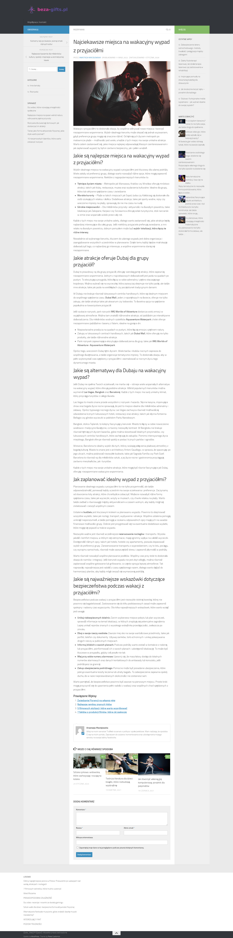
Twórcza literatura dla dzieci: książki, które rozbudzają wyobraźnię (119, 782)
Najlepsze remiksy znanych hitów (94, 704)
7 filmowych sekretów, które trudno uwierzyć (42, 889)
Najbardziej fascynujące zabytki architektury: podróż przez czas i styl (195, 200)
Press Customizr (54, 936)
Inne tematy (35, 85)
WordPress (35, 936)
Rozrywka (79, 29)
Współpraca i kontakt (36, 22)
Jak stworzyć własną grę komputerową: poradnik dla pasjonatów (151, 782)
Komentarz (81, 809)
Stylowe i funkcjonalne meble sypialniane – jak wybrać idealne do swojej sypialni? (192, 101)
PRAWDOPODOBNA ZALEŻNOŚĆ (37, 898)
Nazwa (79, 828)
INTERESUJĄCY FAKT (32, 919)
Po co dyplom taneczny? (195, 121)
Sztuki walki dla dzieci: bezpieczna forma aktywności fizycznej (48, 907)
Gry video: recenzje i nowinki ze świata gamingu (43, 902)
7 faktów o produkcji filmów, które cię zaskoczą (102, 712)
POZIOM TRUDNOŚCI (32, 924)
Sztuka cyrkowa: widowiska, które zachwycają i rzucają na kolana (87, 775)
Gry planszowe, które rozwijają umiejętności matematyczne (194, 221)
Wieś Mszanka (29, 893)
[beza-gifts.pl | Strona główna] (48, 9)
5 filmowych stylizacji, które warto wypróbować (102, 708)
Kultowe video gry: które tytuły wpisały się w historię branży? (195, 135)
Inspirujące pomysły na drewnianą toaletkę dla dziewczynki (189, 79)
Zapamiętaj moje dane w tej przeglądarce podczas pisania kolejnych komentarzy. (111, 848)
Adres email (129, 828)
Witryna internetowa (84, 837)
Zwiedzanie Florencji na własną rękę (96, 700)
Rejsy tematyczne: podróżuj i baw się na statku (194, 179)
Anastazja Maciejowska (90, 57)
